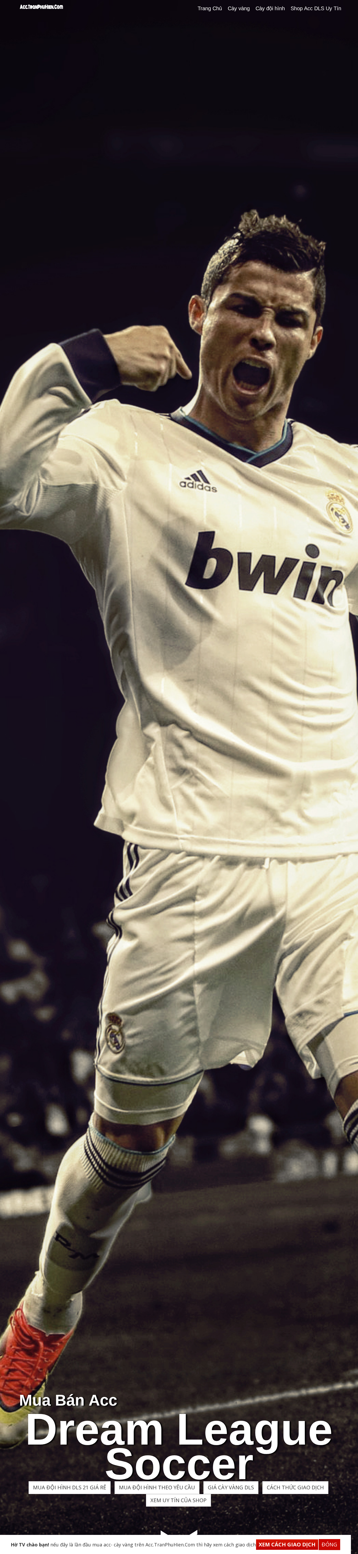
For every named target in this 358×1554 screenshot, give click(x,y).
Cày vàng (239, 8)
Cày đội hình (270, 8)
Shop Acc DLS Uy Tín (316, 8)
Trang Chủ (210, 8)
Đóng (329, 1544)
